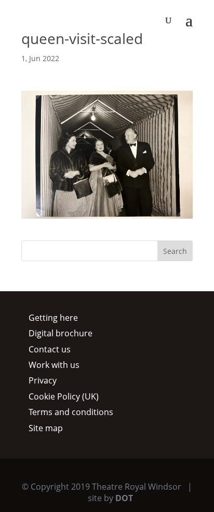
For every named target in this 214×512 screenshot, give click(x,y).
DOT (124, 498)
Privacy (43, 380)
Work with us (54, 365)
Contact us (50, 349)
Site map (46, 428)
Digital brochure (60, 333)
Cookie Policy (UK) (64, 396)
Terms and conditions (71, 412)
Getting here (53, 317)
